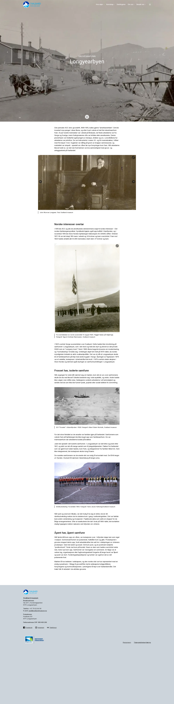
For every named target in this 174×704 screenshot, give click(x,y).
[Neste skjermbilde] (87, 115)
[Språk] (150, 4)
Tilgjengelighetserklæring (142, 642)
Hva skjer (99, 4)
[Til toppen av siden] (169, 697)
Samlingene (121, 4)
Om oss (130, 4)
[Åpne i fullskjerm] (133, 157)
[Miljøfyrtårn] (34, 644)
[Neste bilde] (133, 181)
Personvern (127, 642)
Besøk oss (140, 4)
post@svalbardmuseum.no (38, 611)
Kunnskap (109, 4)
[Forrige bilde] (40, 181)
